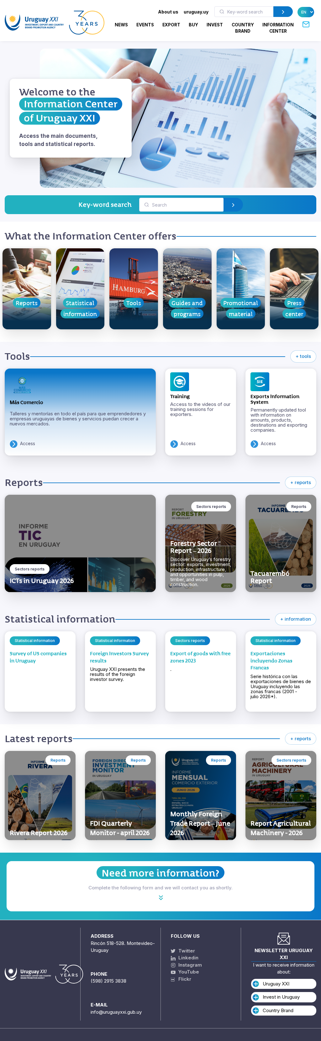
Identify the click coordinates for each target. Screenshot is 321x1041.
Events (145, 24)
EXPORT (171, 24)
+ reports (300, 482)
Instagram (189, 965)
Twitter (186, 951)
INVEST (215, 24)
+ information (295, 619)
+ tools (303, 356)
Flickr (183, 979)
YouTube (188, 972)
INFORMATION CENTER (278, 28)
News (121, 24)
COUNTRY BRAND (243, 28)
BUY (193, 24)
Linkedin (187, 958)
